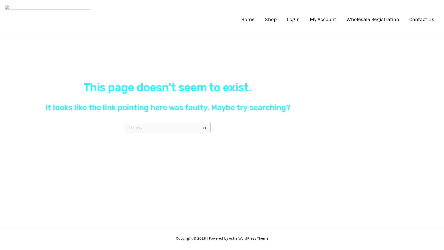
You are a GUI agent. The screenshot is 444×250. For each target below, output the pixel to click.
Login (293, 19)
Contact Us (421, 19)
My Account (323, 19)
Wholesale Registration (372, 19)
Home (248, 19)
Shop (271, 19)
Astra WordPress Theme (248, 238)
